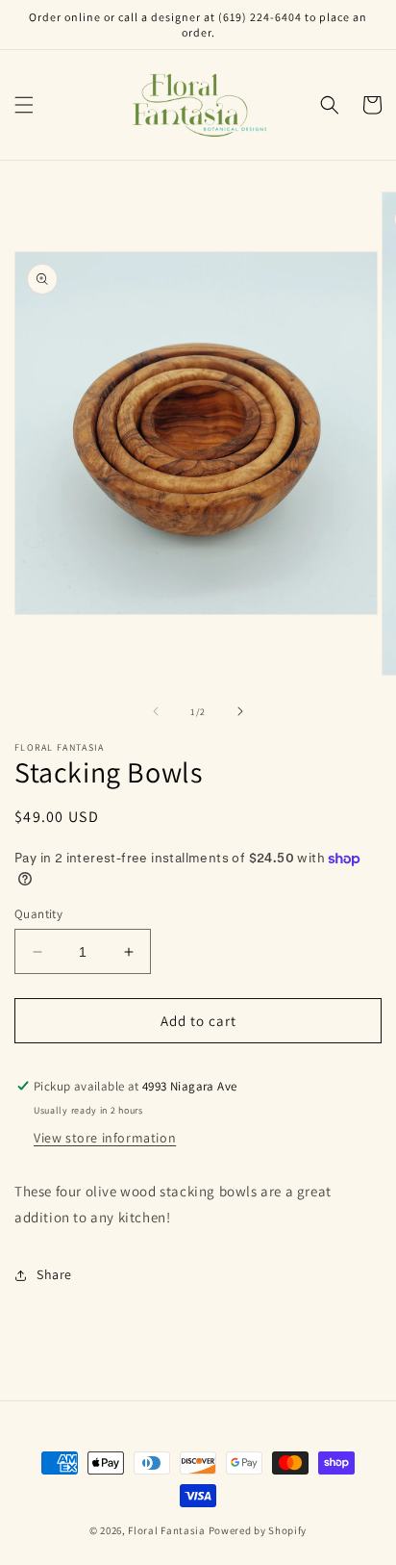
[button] (24, 105)
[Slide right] (240, 711)
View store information (105, 1137)
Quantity (38, 914)
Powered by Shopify (258, 1530)
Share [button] (54, 1274)
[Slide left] (156, 711)
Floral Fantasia (167, 1530)
